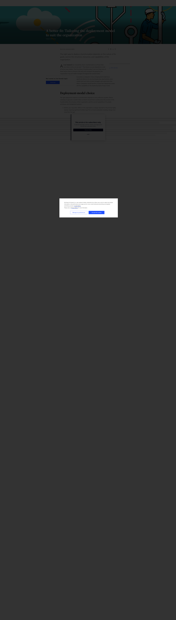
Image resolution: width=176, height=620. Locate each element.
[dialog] (88, 207)
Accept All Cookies (96, 212)
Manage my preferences (79, 212)
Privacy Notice (74, 207)
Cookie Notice (77, 205)
